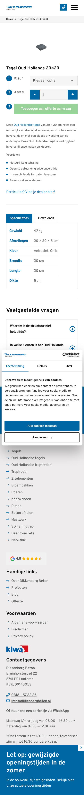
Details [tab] (42, 366)
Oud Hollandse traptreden (31, 465)
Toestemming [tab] (15, 366)
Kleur (18, 78)
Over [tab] (69, 366)
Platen (16, 506)
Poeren (17, 492)
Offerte (17, 601)
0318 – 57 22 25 (24, 695)
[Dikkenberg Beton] (34, 8)
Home (9, 19)
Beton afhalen (22, 513)
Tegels (16, 451)
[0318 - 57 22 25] (61, 8)
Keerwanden (21, 499)
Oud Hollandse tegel (27, 125)
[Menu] (72, 8)
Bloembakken (22, 485)
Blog (15, 594)
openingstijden (39, 785)
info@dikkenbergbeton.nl (31, 701)
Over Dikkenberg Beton (29, 581)
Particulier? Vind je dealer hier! (30, 192)
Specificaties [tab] (19, 218)
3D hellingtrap (22, 526)
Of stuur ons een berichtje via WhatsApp (37, 711)
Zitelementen (22, 478)
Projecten (19, 588)
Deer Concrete (22, 533)
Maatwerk (19, 520)
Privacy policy (22, 636)
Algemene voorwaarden (29, 622)
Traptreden (20, 472)
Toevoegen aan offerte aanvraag (46, 109)
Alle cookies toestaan (42, 425)
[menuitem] (72, 8)
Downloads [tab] (46, 218)
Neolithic (18, 540)
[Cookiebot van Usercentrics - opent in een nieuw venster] (62, 355)
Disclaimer (19, 629)
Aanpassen (39, 437)
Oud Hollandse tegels (28, 458)
